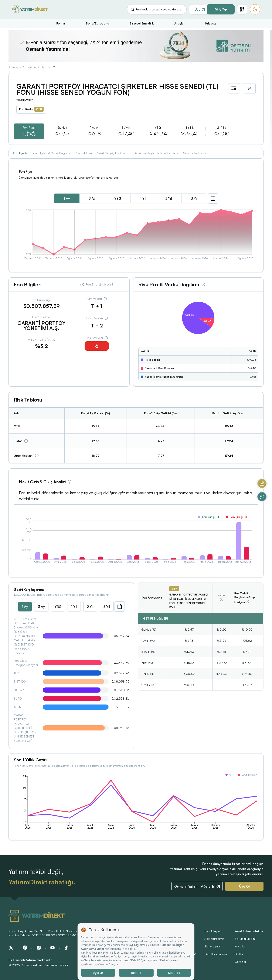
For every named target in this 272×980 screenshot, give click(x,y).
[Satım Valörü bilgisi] (106, 318)
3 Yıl (194, 198)
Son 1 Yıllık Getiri (194, 153)
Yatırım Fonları (36, 67)
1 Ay (67, 198)
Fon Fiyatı (20, 153)
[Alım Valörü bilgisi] (105, 298)
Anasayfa (14, 67)
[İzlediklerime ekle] (234, 88)
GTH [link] (55, 67)
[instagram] (38, 947)
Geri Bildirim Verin (216, 954)
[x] (11, 947)
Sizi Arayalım (212, 946)
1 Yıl (143, 198)
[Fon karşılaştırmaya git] (249, 88)
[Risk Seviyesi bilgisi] (106, 338)
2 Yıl (168, 198)
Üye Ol (199, 9)
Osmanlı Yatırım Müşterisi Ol (197, 886)
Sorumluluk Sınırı (246, 938)
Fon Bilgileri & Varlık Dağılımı (51, 153)
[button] (242, 9)
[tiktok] (66, 947)
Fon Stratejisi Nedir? (99, 284)
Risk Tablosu (83, 153)
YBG (117, 198)
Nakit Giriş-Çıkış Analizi (112, 153)
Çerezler (240, 961)
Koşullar (240, 946)
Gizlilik (239, 954)
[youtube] (52, 947)
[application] (136, 235)
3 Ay (92, 198)
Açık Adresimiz (214, 938)
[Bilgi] (26, 441)
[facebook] (24, 947)
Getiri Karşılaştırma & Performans (155, 153)
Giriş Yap (220, 9)
